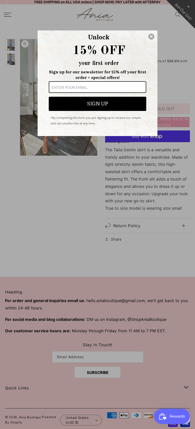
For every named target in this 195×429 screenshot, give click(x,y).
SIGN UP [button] (97, 103)
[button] (151, 37)
